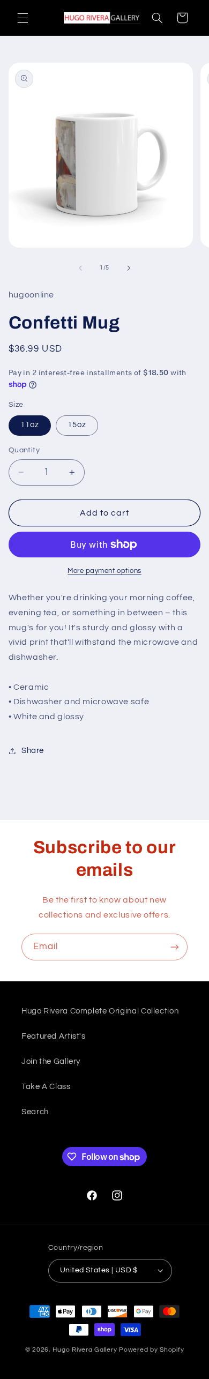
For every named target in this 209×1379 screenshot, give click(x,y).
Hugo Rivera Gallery (86, 1350)
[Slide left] (80, 268)
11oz (29, 425)
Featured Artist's (53, 1036)
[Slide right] (128, 268)
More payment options (104, 571)
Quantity (24, 450)
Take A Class (46, 1087)
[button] (22, 17)
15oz (77, 425)
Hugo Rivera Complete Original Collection (99, 1011)
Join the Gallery (50, 1061)
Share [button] (32, 751)
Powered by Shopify (151, 1350)
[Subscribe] (174, 947)
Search (35, 1112)
